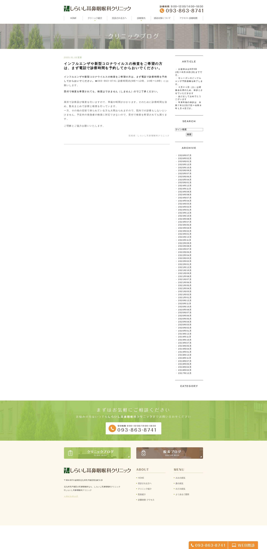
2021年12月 (185, 267)
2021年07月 (185, 279)
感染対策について (162, 18)
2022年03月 (185, 258)
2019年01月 (185, 352)
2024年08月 (185, 195)
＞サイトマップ (71, 496)
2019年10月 (185, 340)
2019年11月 (184, 337)
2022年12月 (185, 237)
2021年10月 (185, 270)
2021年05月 (185, 285)
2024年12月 (185, 186)
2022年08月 (185, 246)
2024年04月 (185, 201)
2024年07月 (185, 198)
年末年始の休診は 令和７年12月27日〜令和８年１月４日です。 (188, 105)
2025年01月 (185, 183)
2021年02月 (185, 295)
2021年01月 (185, 297)
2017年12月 (185, 373)
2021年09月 (185, 273)
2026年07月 (185, 155)
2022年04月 (185, 255)
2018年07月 (185, 361)
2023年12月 (185, 213)
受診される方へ (119, 18)
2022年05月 (185, 252)
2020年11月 (184, 304)
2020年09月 (185, 310)
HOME (73, 18)
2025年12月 (185, 165)
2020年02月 (185, 328)
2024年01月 (185, 210)
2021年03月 (185, 291)
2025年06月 (185, 177)
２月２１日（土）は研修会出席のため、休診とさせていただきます (189, 90)
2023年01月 (185, 234)
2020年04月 (185, 322)
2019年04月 (185, 349)
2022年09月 (185, 243)
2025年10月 (185, 168)
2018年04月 (185, 367)
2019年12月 (185, 334)
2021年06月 (185, 282)
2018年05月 (185, 364)
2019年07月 (185, 343)
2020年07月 (185, 313)
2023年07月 (185, 222)
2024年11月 (184, 189)
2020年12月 (185, 301)
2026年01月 (185, 161)
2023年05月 (185, 225)
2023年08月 (185, 219)
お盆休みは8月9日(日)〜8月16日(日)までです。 (188, 72)
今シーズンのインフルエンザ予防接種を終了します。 (189, 81)
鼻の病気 (179, 483)
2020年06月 (185, 316)
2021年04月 (185, 288)
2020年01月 (185, 331)
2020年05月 (185, 319)
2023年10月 (185, 216)
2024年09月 (185, 192)
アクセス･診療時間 (188, 18)
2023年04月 (185, 228)
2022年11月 (184, 240)
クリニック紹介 (145, 489)
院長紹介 (142, 494)
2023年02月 (185, 231)
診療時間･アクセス (146, 500)
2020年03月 (185, 325)
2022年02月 (185, 261)
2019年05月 (185, 346)
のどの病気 (180, 489)
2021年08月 (185, 276)
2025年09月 (185, 170)
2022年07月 (185, 249)
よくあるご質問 (182, 494)
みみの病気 (180, 478)
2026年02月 (185, 158)
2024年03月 (185, 204)
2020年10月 (185, 307)
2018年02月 (185, 370)
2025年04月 (185, 180)
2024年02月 (185, 207)
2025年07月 (185, 174)
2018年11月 (184, 358)
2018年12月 (185, 355)
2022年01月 (185, 264)
